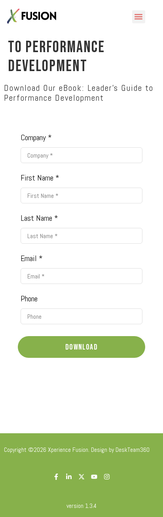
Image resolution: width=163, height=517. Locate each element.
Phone (29, 299)
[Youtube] (94, 476)
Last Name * (39, 218)
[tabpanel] (81, 254)
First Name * (40, 178)
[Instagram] (106, 476)
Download (81, 347)
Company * (36, 137)
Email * (32, 258)
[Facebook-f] (56, 476)
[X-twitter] (81, 476)
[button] (138, 16)
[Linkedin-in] (69, 476)
